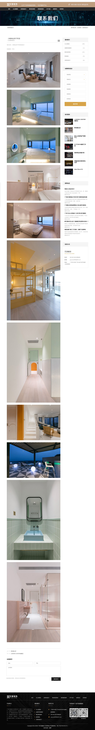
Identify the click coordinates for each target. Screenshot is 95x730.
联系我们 (62, 9)
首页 (9, 9)
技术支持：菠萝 (47, 727)
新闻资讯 (55, 9)
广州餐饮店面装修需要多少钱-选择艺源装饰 (75, 205)
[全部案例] (59, 41)
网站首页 (74, 27)
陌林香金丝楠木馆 (79, 152)
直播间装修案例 (75, 48)
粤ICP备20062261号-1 (62, 725)
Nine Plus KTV (78, 169)
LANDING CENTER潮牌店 (17, 653)
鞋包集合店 (13, 651)
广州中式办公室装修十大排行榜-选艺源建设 (75, 213)
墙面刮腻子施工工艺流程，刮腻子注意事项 (75, 229)
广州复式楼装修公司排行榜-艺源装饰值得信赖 (76, 197)
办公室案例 (15, 9)
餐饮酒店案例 (32, 9)
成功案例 (79, 27)
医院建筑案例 (41, 9)
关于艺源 (48, 9)
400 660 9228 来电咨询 (79, 4)
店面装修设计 (23, 9)
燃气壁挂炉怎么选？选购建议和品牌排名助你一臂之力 (78, 221)
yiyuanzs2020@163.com (75, 259)
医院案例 (75, 56)
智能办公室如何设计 (70, 189)
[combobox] (75, 74)
